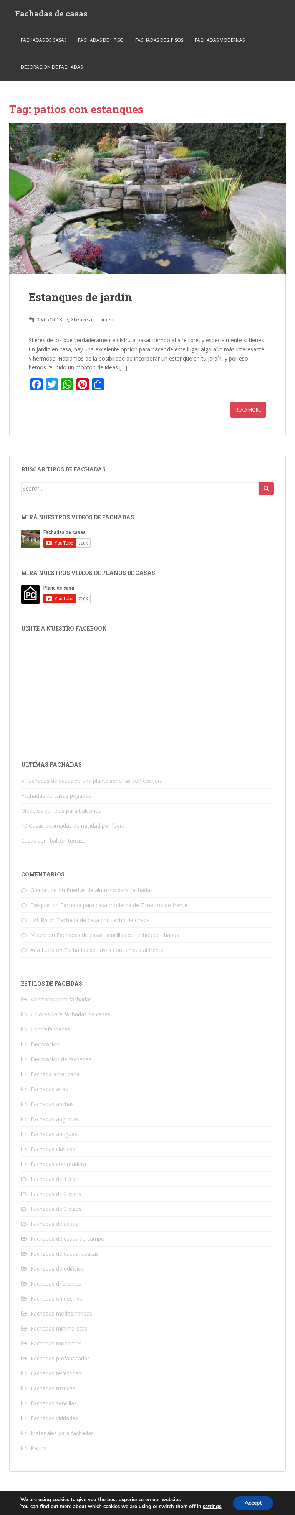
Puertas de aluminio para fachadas (109, 890)
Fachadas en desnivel (57, 1298)
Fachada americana (55, 1074)
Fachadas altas (49, 1089)
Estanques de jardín (80, 297)
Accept (253, 1503)
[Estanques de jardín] (147, 198)
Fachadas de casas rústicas (65, 1253)
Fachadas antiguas (54, 1134)
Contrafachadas (50, 1029)
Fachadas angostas (55, 1119)
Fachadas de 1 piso (101, 40)
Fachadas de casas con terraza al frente (114, 949)
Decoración (45, 1044)
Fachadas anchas (52, 1104)
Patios (38, 1448)
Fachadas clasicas (53, 1149)
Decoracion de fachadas (52, 67)
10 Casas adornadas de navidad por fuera (73, 825)
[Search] (266, 488)
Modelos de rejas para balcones (61, 810)
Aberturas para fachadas (61, 999)
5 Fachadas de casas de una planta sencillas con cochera (92, 780)
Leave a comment (94, 319)
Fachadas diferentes (56, 1283)
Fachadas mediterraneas (61, 1313)
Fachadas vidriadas (54, 1418)
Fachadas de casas (51, 13)
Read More (248, 410)
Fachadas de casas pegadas (56, 795)
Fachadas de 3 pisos (56, 1208)
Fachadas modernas (220, 40)
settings (212, 1506)
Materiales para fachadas (62, 1433)
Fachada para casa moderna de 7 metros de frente (123, 905)
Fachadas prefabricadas (60, 1358)
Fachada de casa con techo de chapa (103, 920)
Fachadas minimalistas (59, 1328)
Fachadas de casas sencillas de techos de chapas (117, 935)
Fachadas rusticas (53, 1388)
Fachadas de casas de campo (67, 1238)
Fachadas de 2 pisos (159, 40)
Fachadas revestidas (56, 1373)
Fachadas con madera (58, 1164)
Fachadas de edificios (57, 1268)
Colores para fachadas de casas (70, 1014)
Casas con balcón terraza (53, 840)
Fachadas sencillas (54, 1403)
